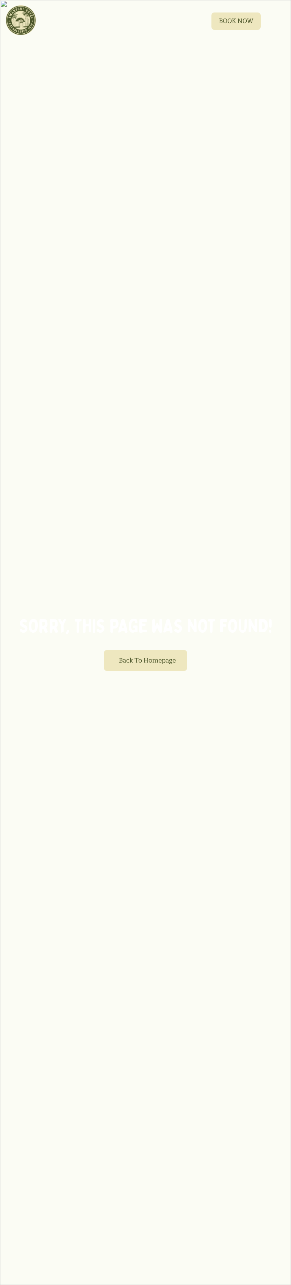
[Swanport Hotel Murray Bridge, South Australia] (21, 20)
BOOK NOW (236, 21)
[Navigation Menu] (276, 20)
